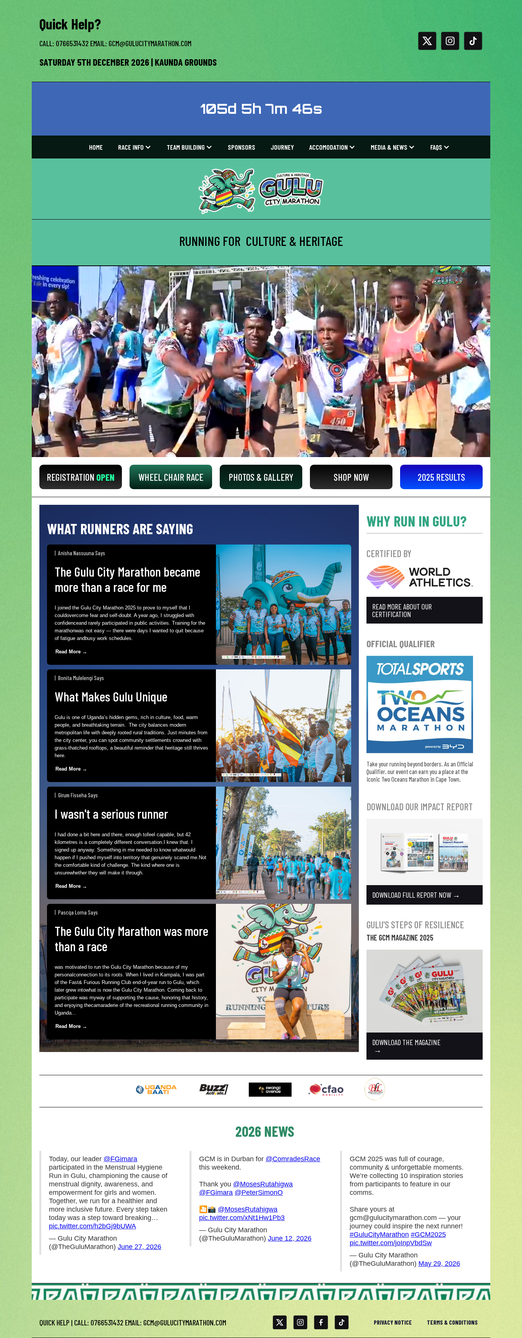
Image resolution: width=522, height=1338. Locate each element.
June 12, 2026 (289, 1238)
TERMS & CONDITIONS (452, 1322)
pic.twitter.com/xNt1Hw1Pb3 (242, 1218)
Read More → (71, 651)
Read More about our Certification (402, 610)
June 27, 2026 (139, 1247)
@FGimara (120, 1159)
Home (96, 147)
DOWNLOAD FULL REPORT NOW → (416, 894)
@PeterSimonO (259, 1192)
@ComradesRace (293, 1159)
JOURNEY (282, 147)
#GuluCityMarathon (379, 1234)
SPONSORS (241, 147)
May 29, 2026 (439, 1263)
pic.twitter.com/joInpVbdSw (391, 1243)
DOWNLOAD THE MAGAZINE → (406, 1045)
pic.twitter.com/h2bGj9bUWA (92, 1226)
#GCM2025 (428, 1234)
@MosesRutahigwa (263, 1184)
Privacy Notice (393, 1322)
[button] (134, 147)
